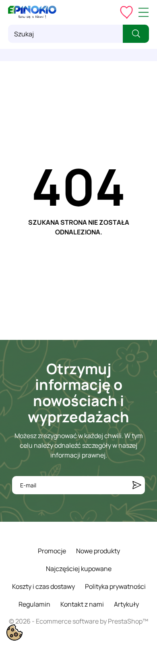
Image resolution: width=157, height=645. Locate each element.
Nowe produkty (98, 550)
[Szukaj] (136, 34)
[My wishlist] (126, 12)
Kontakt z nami (82, 604)
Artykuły (126, 604)
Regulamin (34, 604)
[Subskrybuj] (137, 485)
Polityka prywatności (115, 586)
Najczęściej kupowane (79, 568)
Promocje (52, 550)
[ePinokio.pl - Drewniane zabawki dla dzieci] (32, 12)
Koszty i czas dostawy (43, 586)
